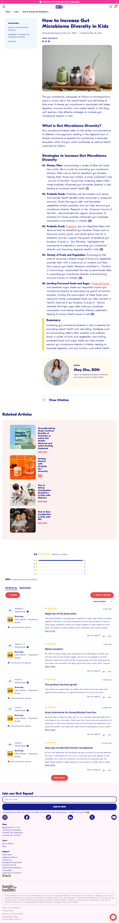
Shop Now (75, 2)
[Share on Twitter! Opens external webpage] (46, 41)
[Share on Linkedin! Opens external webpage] (49, 41)
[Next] (116, 2)
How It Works (7, 844)
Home (8, 12)
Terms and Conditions (11, 908)
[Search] (110, 6)
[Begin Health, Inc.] (59, 7)
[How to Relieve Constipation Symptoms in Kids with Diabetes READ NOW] (23, 494)
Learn (16, 12)
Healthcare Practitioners (11, 868)
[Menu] (3, 6)
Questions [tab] (25, 588)
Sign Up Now (59, 807)
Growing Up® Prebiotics (11, 830)
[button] (59, 560)
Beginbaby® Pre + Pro (11, 827)
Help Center (7, 855)
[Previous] (2, 2)
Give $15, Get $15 (9, 865)
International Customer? (12, 873)
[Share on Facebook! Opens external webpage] (43, 41)
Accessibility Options (10, 917)
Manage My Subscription (12, 862)
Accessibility (7, 870)
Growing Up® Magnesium (12, 833)
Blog (4, 846)
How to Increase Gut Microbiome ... (36, 12)
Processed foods (100, 283)
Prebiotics (71, 226)
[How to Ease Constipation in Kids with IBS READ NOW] (23, 520)
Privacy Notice (7, 911)
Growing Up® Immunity (11, 835)
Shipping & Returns (10, 857)
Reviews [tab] (11, 588)
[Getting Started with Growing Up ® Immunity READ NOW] (23, 467)
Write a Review (104, 596)
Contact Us (6, 860)
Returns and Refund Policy (12, 914)
